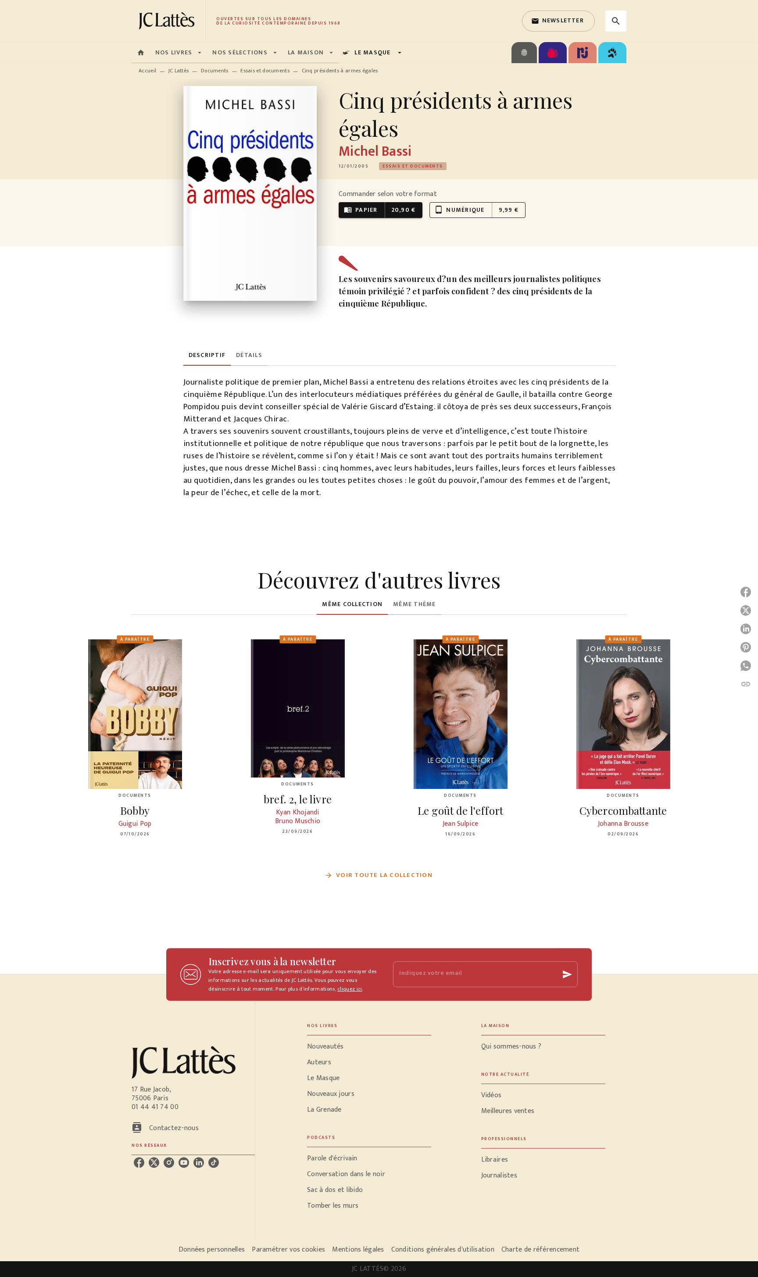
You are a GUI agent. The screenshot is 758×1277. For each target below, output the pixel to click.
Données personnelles (212, 1250)
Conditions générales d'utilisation (442, 1250)
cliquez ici (349, 989)
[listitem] (139, 1162)
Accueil (147, 70)
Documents (215, 70)
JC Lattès (178, 70)
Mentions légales (358, 1250)
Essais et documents (265, 70)
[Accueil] (168, 21)
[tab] (141, 52)
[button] (558, 21)
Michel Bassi (375, 151)
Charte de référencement (540, 1250)
